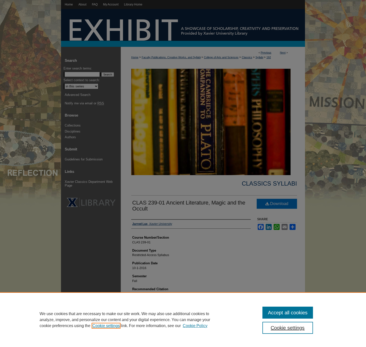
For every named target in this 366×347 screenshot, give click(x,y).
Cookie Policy (195, 326)
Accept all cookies (287, 312)
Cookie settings (106, 326)
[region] (183, 319)
